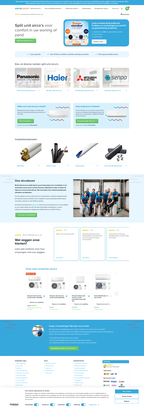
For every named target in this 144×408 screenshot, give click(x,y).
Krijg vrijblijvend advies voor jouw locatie (63, 348)
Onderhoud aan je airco (22, 373)
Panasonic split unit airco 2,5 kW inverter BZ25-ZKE (57, 296)
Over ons (115, 8)
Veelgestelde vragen (101, 8)
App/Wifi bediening (80, 368)
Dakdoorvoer (78, 385)
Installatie (18, 368)
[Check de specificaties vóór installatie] (44, 296)
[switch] (52, 404)
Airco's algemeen (21, 363)
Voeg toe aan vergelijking (36, 302)
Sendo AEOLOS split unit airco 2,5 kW (101, 296)
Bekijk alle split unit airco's (25, 41)
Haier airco (48, 368)
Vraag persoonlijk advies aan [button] (86, 121)
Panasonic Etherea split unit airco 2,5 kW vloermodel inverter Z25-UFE (79, 298)
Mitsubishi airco (49, 371)
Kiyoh (39, 14)
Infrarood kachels (21, 375)
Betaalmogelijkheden (22, 378)
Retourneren (19, 385)
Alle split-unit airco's (50, 363)
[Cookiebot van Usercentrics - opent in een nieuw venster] (14, 405)
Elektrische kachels (72, 8)
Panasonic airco (49, 366)
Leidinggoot (78, 380)
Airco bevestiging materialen (82, 378)
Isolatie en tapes (79, 383)
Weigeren (127, 401)
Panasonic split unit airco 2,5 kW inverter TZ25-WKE (34, 296)
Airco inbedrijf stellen (22, 371)
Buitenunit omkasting (80, 366)
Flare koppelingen (79, 373)
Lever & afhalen (20, 380)
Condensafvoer (79, 375)
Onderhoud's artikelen (81, 363)
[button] (127, 8)
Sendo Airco (48, 373)
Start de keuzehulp (24, 121)
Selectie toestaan (127, 396)
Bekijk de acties (98, 42)
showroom (35, 205)
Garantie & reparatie (21, 383)
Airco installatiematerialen (53, 8)
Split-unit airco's (35, 8)
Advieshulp (125, 14)
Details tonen (93, 404)
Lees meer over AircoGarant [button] (26, 215)
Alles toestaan (127, 391)
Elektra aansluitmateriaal (81, 371)
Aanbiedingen (86, 8)
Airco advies (19, 366)
